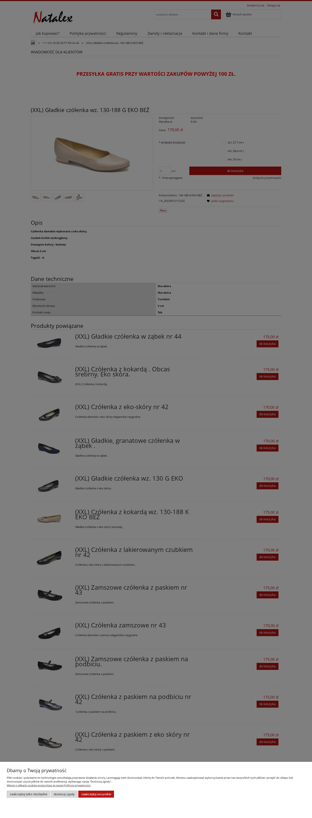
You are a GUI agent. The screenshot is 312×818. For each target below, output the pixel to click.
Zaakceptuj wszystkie (96, 794)
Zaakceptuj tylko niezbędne (28, 794)
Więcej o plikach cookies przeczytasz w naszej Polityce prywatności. (49, 785)
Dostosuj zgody (64, 794)
